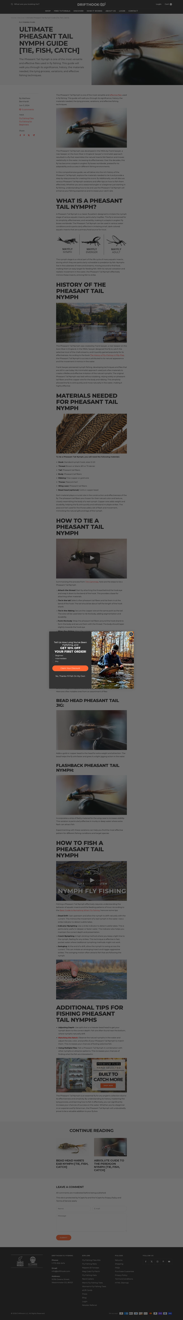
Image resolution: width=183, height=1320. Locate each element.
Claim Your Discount (70, 668)
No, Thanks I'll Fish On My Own (70, 676)
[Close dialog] (131, 634)
